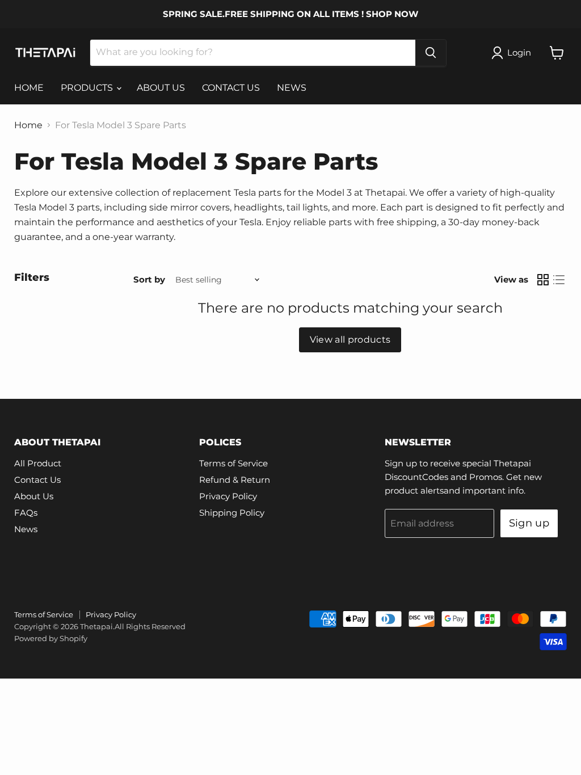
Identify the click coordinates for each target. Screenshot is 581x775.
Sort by (149, 279)
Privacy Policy (228, 496)
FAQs (25, 512)
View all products (350, 339)
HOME (29, 87)
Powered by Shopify (50, 638)
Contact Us (37, 479)
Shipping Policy (231, 512)
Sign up (529, 523)
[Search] (430, 53)
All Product (37, 463)
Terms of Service (233, 463)
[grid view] (543, 280)
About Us (33, 496)
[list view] (559, 280)
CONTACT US (231, 87)
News (25, 529)
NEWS (291, 87)
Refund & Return (234, 479)
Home (28, 125)
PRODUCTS (88, 87)
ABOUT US (161, 87)
